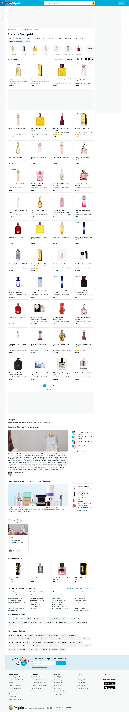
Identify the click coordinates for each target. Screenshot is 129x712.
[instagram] (48, 707)
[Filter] (2, 24)
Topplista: (12, 427)
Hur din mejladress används (39, 667)
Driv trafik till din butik (39, 680)
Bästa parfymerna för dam (27, 427)
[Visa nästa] (57, 385)
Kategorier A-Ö (14, 694)
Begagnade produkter (16, 699)
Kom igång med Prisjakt (16, 677)
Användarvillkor (82, 677)
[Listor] (2, 14)
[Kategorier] (2, 3)
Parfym (24, 29)
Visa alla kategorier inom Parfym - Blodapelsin (80, 588)
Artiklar (11, 682)
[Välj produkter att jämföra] (77, 59)
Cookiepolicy (81, 682)
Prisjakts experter (14, 685)
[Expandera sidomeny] (2, 9)
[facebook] (51, 707)
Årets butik (12, 691)
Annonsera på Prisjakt (39, 682)
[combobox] (68, 3)
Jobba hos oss (58, 685)
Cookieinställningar (83, 688)
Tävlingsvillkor (81, 680)
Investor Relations (60, 691)
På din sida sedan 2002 (16, 680)
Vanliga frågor (58, 680)
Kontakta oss (58, 682)
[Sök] (93, 3)
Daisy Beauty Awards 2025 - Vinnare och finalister (29, 481)
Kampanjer (12, 696)
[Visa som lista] (89, 59)
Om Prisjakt (58, 677)
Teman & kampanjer (15, 688)
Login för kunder (37, 688)
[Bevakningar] (2, 19)
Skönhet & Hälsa (16, 29)
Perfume (39, 422)
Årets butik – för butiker (39, 685)
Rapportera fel (51, 389)
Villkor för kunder (37, 691)
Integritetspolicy (82, 685)
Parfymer (47, 422)
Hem (9, 29)
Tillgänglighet (58, 694)
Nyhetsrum (57, 688)
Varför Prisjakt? (36, 677)
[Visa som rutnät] (86, 59)
